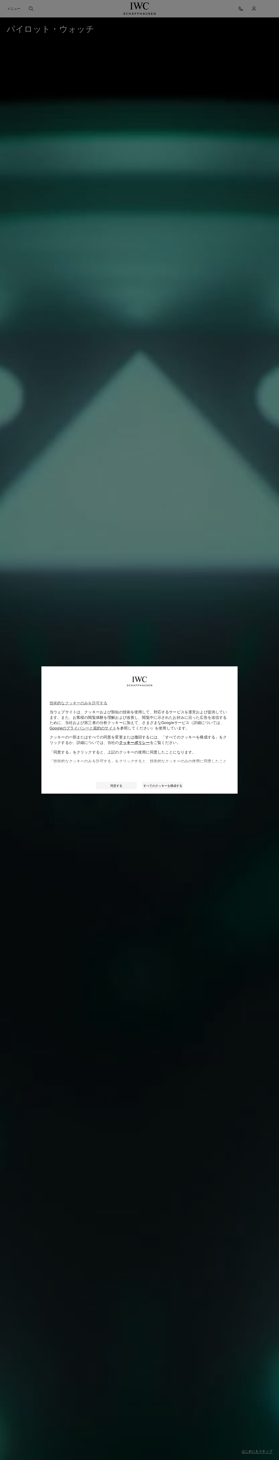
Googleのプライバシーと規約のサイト (83, 728)
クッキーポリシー (134, 742)
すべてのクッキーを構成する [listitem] (162, 785)
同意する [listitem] (116, 785)
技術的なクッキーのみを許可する (78, 703)
